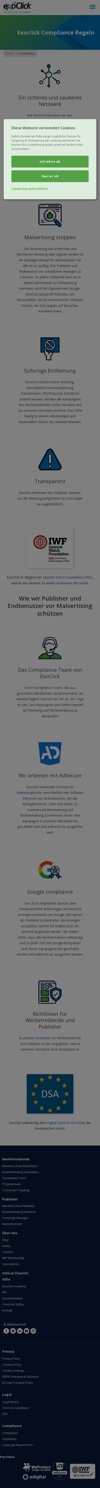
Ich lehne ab (50, 161)
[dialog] (50, 159)
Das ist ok (50, 176)
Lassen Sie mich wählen (29, 188)
